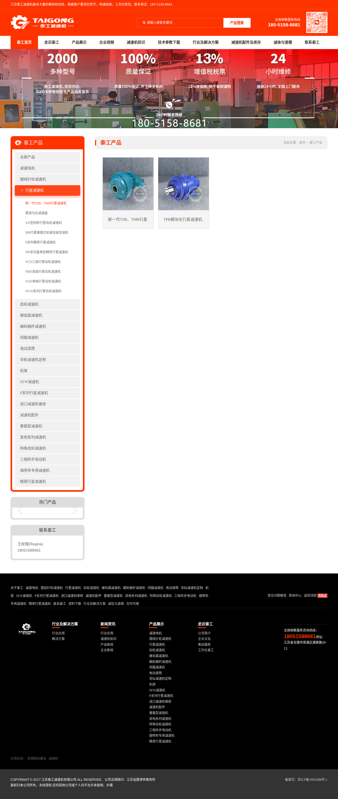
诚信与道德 (283, 42)
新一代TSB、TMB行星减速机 (46, 203)
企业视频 (106, 42)
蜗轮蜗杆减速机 (33, 326)
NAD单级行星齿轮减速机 (43, 281)
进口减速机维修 (33, 404)
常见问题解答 (277, 595)
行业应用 (58, 633)
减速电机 (27, 168)
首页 (302, 143)
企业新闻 (107, 650)
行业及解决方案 (206, 42)
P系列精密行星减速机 (40, 242)
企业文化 (204, 639)
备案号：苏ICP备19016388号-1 (306, 780)
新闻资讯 (108, 624)
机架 (23, 371)
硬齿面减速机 (31, 315)
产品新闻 (107, 645)
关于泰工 (17, 588)
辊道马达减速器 (36, 213)
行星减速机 (34, 190)
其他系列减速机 (33, 437)
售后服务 (204, 645)
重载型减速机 (31, 426)
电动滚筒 (27, 349)
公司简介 (204, 633)
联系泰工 (312, 42)
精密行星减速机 (33, 482)
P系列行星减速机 (34, 393)
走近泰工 (51, 42)
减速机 (53, 758)
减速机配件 (29, 415)
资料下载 (74, 604)
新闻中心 (295, 595)
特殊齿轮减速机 (33, 448)
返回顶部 (310, 595)
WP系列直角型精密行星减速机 (46, 252)
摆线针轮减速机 (33, 179)
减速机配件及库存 (246, 42)
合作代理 (132, 604)
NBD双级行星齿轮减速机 (43, 272)
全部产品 (27, 157)
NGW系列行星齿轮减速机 (43, 291)
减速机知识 (136, 42)
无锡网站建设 (36, 758)
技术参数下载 (169, 42)
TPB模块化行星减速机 (182, 219)
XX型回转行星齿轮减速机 (43, 223)
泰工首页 (24, 42)
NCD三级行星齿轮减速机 (43, 262)
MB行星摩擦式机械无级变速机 (46, 233)
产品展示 (79, 42)
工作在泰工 (206, 650)
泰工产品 (315, 143)
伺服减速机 (29, 337)
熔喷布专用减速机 (35, 470)
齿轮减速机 (29, 304)
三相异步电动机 (33, 459)
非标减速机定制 (33, 360)
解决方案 (58, 639)
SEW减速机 (29, 382)
